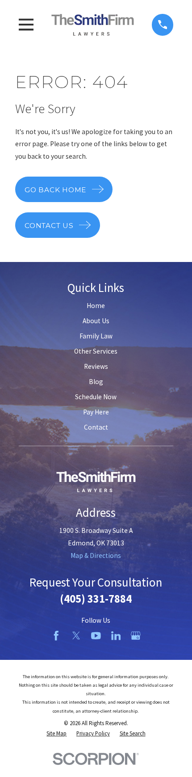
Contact (96, 427)
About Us (96, 321)
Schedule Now (96, 397)
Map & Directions (96, 555)
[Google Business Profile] (136, 636)
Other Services (95, 351)
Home (96, 305)
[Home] (92, 24)
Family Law (96, 336)
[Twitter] (76, 636)
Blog (96, 381)
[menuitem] (56, 733)
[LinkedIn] (116, 636)
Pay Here (96, 412)
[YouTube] (96, 636)
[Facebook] (56, 636)
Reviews (96, 366)
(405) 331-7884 (96, 599)
